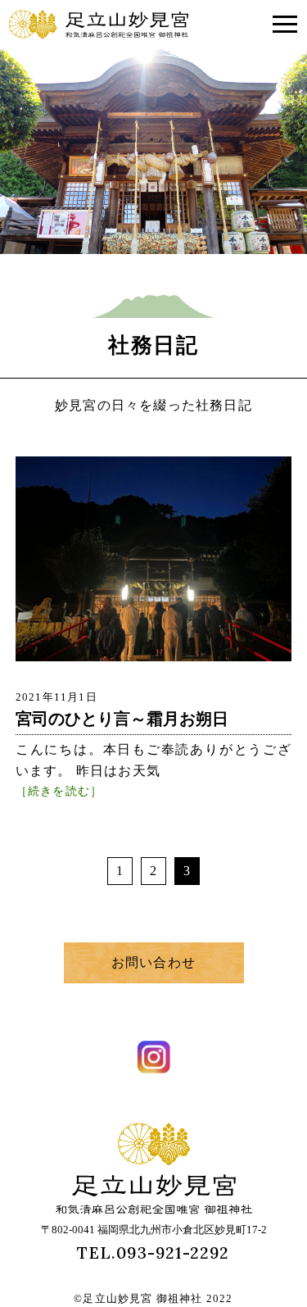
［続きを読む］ (59, 790)
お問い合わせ (153, 962)
